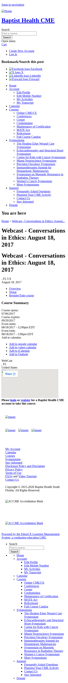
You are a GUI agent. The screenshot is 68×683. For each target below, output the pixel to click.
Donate (13, 205)
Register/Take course (21, 295)
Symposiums (16, 140)
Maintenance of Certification (34, 126)
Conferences (24, 116)
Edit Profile (23, 92)
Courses (14, 109)
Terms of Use (13, 472)
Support (14, 188)
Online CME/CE (27, 112)
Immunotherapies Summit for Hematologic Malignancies (34, 169)
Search (6, 29)
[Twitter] (23, 430)
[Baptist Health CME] (10, 417)
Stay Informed (25, 201)
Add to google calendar (23, 344)
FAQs (8, 476)
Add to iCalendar (19, 350)
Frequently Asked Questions (33, 191)
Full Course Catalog (29, 136)
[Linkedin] (36, 430)
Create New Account (21, 51)
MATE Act (23, 130)
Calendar (14, 106)
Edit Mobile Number (29, 95)
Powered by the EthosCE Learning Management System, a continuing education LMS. (31, 535)
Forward (33, 79)
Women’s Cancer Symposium (34, 181)
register (25, 400)
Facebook (36, 69)
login (13, 400)
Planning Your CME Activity (34, 194)
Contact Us (23, 198)
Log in (13, 54)
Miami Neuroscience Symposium (36, 160)
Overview (15, 288)
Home (12, 85)
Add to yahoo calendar (22, 347)
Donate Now (51, 417)
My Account (12, 449)
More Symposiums (28, 184)
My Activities (25, 99)
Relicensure (24, 133)
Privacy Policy (14, 469)
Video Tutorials (27, 476)
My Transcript (25, 102)
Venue (13, 292)
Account (14, 89)
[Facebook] (10, 430)
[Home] (7, 11)
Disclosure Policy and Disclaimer (25, 466)
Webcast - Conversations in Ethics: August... (38, 221)
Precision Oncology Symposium (36, 164)
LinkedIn (35, 75)
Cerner (21, 119)
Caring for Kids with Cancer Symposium (41, 157)
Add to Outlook (18, 354)
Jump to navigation (13, 4)
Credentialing (25, 123)
